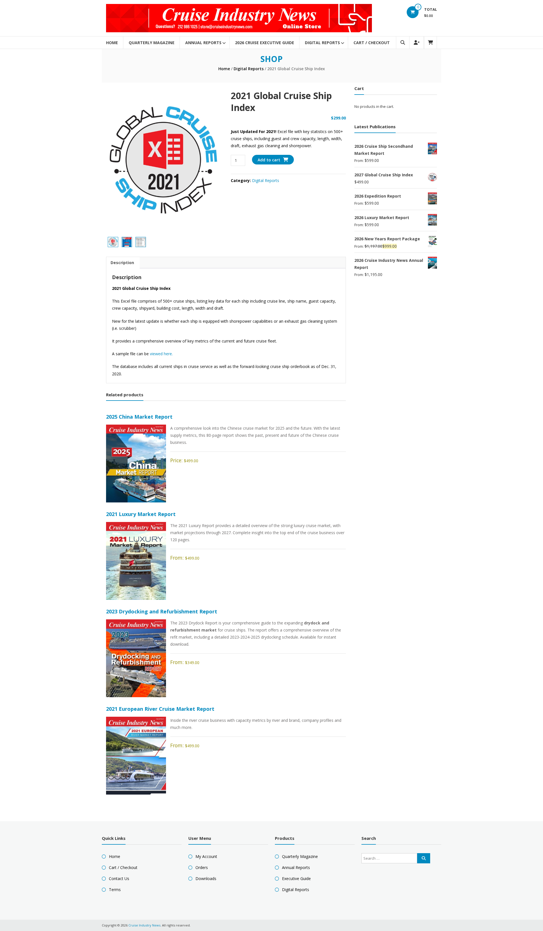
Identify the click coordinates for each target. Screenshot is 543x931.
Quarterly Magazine (151, 42)
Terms (115, 889)
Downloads (205, 878)
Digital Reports (322, 42)
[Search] (423, 858)
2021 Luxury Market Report (141, 514)
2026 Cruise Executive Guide (264, 42)
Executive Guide (296, 878)
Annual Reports (203, 42)
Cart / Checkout (372, 42)
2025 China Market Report (139, 416)
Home (112, 42)
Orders (201, 867)
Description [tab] (122, 262)
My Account (206, 856)
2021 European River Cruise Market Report (160, 708)
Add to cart (269, 159)
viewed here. (162, 353)
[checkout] (430, 43)
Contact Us (119, 878)
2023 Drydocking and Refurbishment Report (161, 611)
